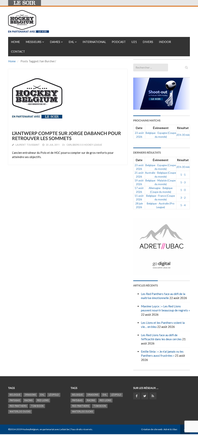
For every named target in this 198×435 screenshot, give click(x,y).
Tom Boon (37, 406)
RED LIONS (43, 400)
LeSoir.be (64, 429)
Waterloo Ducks (20, 411)
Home (15, 42)
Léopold (54, 394)
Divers (148, 42)
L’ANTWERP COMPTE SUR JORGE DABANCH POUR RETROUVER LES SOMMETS (66, 136)
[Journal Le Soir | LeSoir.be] (24, 3)
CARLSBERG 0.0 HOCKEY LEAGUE (84, 145)
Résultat (183, 128)
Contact (18, 51)
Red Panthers (18, 406)
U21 (134, 42)
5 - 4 (183, 205)
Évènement (161, 128)
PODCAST (119, 42)
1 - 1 (183, 174)
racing (28, 400)
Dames (55, 42)
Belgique (15, 394)
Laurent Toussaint (27, 145)
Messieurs (33, 42)
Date (139, 128)
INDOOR (165, 42)
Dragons (30, 394)
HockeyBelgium (30, 429)
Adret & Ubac (170, 429)
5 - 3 (183, 182)
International (94, 42)
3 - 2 (183, 197)
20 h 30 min (183, 134)
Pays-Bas (15, 400)
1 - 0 (183, 189)
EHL (71, 42)
